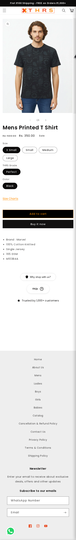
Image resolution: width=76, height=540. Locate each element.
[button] (4, 10)
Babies (38, 407)
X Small (11, 150)
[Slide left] (30, 120)
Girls (38, 399)
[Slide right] (46, 120)
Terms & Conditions (38, 448)
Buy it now (38, 224)
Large (10, 158)
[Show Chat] (11, 531)
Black (10, 186)
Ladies (38, 383)
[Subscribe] (65, 512)
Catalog (38, 415)
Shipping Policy (38, 456)
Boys (38, 391)
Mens (37, 375)
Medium (48, 150)
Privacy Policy (38, 440)
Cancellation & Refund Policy (38, 423)
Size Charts (10, 199)
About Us (38, 367)
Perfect (11, 172)
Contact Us (38, 432)
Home (38, 359)
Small (29, 150)
